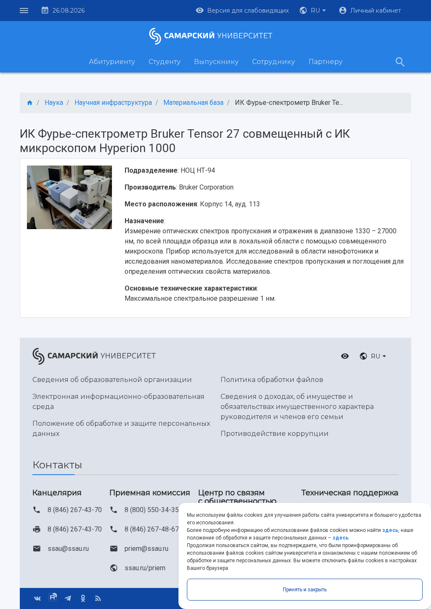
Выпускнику (216, 62)
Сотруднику (273, 62)
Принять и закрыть (305, 590)
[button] (313, 10)
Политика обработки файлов (272, 380)
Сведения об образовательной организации (112, 380)
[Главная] (30, 103)
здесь (390, 530)
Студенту (165, 62)
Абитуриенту (112, 62)
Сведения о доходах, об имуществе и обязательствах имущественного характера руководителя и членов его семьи (297, 407)
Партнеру (326, 62)
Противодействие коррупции (275, 434)
